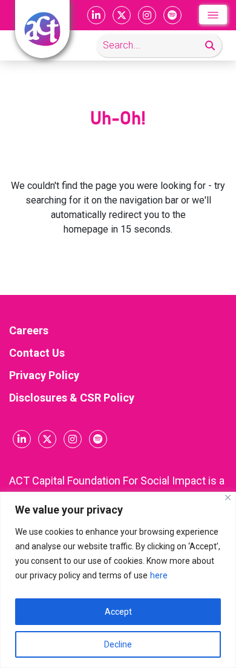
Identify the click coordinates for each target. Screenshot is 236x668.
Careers (28, 330)
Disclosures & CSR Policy (71, 397)
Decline (118, 644)
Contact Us (37, 352)
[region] (118, 580)
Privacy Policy (44, 375)
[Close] (228, 497)
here (159, 575)
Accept (118, 612)
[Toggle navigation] (213, 14)
